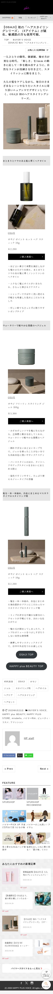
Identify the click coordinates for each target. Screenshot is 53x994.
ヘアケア (8, 695)
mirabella (16, 718)
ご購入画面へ (26, 257)
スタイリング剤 (23, 688)
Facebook (9, 755)
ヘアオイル (41, 688)
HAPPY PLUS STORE (8, 2)
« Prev (9, 769)
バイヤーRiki (29, 718)
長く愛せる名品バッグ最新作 (14, 848)
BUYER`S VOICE (37, 710)
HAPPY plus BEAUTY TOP (27, 666)
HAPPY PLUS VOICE (22, 988)
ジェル (7, 688)
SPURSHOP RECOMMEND (34, 803)
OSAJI (11, 233)
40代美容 (8, 681)
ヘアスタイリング (26, 695)
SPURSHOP (8, 802)
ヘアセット (9, 702)
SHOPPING (6, 17)
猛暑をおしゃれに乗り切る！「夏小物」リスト (38, 848)
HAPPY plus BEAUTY (44, 17)
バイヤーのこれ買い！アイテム (38, 826)
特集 (20, 17)
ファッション (16, 722)
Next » (44, 769)
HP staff (29, 738)
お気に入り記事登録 (36, 50)
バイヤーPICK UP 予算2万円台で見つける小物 (13, 826)
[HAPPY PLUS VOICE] (26, 8)
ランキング (32, 17)
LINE (29, 755)
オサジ (33, 681)
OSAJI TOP (26, 654)
